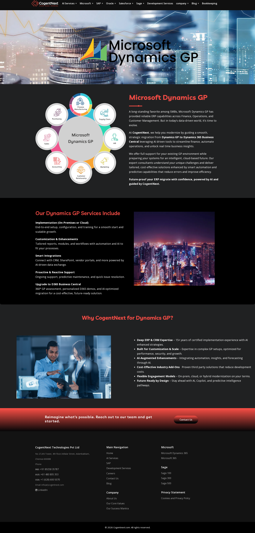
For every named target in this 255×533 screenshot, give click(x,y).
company (181, 3)
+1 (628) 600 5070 (50, 479)
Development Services (160, 3)
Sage (139, 3)
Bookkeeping (209, 3)
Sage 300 (166, 478)
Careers (110, 473)
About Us (111, 498)
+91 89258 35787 (49, 469)
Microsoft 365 (168, 458)
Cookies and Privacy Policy (175, 498)
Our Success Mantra (117, 508)
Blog (194, 3)
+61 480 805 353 (49, 474)
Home (109, 453)
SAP (98, 3)
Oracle (110, 3)
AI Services (68, 3)
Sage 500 (166, 483)
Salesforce (125, 3)
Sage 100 (166, 473)
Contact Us (112, 478)
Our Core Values (115, 503)
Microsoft (85, 3)
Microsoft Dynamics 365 (174, 453)
